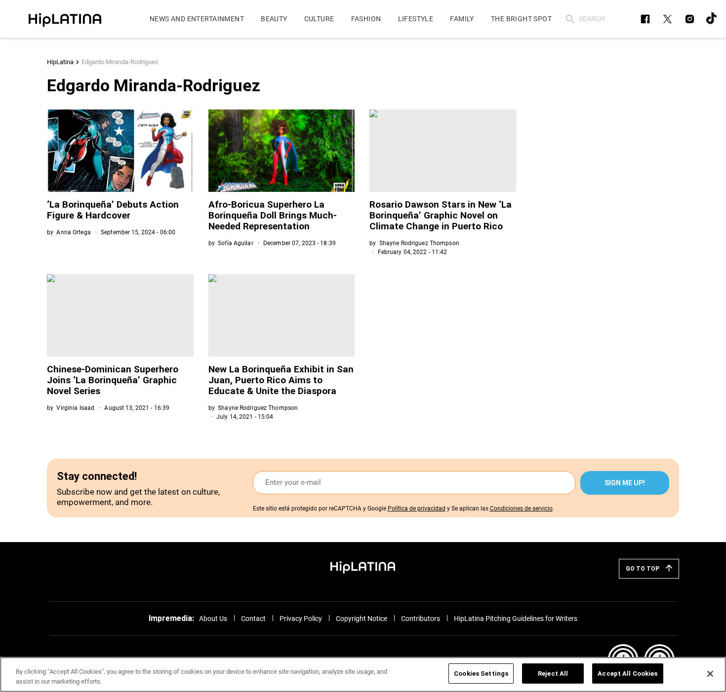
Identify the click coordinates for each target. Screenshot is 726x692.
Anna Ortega (73, 232)
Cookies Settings (481, 673)
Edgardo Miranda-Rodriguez (119, 62)
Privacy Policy (301, 618)
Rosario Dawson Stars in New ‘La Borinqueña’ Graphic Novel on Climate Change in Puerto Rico (440, 215)
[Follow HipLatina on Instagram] (690, 19)
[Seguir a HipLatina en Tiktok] (712, 19)
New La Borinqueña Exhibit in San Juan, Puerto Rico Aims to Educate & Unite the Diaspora (281, 380)
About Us (213, 618)
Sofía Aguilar (235, 243)
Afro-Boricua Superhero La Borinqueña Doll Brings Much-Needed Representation (272, 215)
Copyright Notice (361, 618)
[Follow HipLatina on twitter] (667, 19)
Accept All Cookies (627, 673)
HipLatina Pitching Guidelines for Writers (515, 618)
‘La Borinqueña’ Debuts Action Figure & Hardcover (113, 210)
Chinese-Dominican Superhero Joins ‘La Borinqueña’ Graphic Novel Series (112, 380)
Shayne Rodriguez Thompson (419, 243)
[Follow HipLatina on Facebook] (645, 19)
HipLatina (60, 62)
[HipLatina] (64, 19)
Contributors (420, 618)
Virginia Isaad (75, 407)
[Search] (570, 19)
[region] (363, 674)
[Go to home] (363, 567)
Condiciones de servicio (521, 508)
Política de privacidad (416, 508)
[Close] (710, 674)
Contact (253, 618)
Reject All (553, 673)
